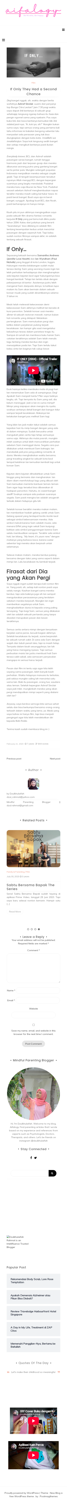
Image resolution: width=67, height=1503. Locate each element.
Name (11, 990)
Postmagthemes (49, 1496)
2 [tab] (32, 929)
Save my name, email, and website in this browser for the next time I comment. (33, 1032)
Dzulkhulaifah (17, 793)
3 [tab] (35, 929)
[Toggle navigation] (3, 40)
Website (33, 1008)
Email (11, 1000)
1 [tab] (28, 929)
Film (33, 83)
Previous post (14, 758)
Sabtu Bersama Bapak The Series (31, 887)
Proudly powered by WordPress (22, 1492)
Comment (33, 950)
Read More (15, 911)
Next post (55, 758)
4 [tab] (39, 929)
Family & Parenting (16, 872)
